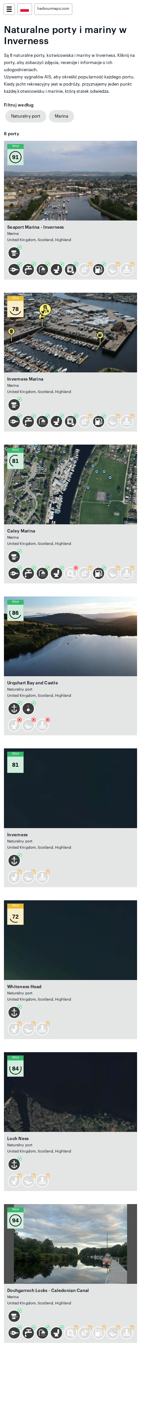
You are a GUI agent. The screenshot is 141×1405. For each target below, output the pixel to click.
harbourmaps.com (53, 8)
